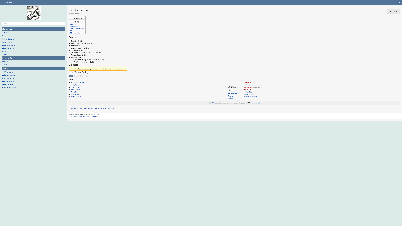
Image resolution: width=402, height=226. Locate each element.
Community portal (8, 39)
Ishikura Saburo (76, 94)
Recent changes (9, 45)
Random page (9, 48)
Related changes (9, 75)
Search (4, 51)
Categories (73, 108)
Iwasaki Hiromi (248, 94)
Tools (5, 68)
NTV (95, 108)
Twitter (4, 65)
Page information (10, 87)
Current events (7, 42)
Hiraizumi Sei (248, 92)
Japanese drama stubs (106, 108)
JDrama (214, 103)
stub (231, 103)
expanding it (256, 103)
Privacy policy (73, 116)
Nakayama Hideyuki (77, 82)
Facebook (5, 62)
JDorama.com (232, 94)
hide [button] (77, 22)
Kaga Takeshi (75, 90)
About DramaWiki (84, 116)
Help (5, 54)
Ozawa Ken (247, 90)
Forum (4, 36)
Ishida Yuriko (75, 85)
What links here (9, 72)
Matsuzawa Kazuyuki (250, 97)
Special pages (9, 78)
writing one (118, 69)
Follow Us (7, 58)
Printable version (9, 81)
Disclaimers (94, 116)
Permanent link (9, 84)
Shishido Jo (247, 82)
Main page (7, 33)
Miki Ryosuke (248, 87)
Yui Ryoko (247, 85)
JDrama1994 (88, 108)
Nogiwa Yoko (75, 87)
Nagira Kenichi (76, 97)
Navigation (7, 29)
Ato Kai (73, 92)
